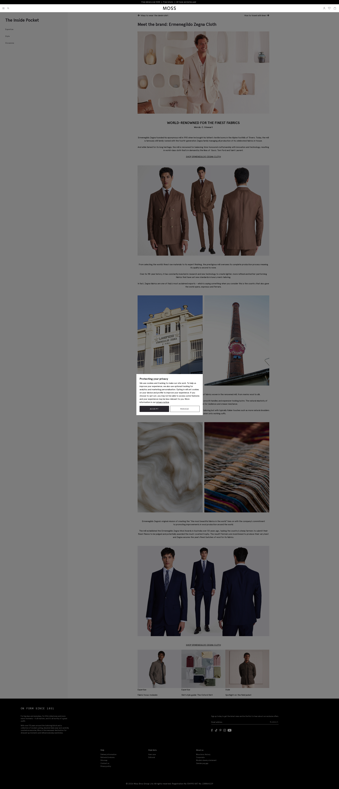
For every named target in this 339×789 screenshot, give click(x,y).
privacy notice (162, 402)
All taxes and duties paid (186, 2)
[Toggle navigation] (3, 8)
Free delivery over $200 (151, 2)
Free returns (168, 2)
